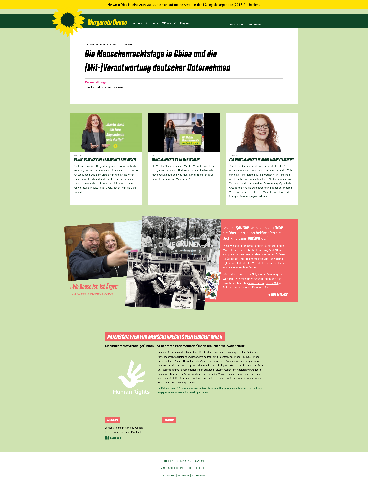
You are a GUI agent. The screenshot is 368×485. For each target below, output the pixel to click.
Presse (249, 24)
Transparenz (168, 475)
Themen (169, 460)
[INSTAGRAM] (292, 42)
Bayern (199, 460)
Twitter (227, 287)
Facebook (115, 437)
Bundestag (184, 460)
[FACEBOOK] (288, 42)
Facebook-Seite (261, 287)
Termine (257, 24)
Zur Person (230, 24)
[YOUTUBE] (283, 42)
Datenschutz (198, 475)
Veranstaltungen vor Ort (263, 283)
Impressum (183, 475)
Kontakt (240, 24)
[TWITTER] (279, 42)
